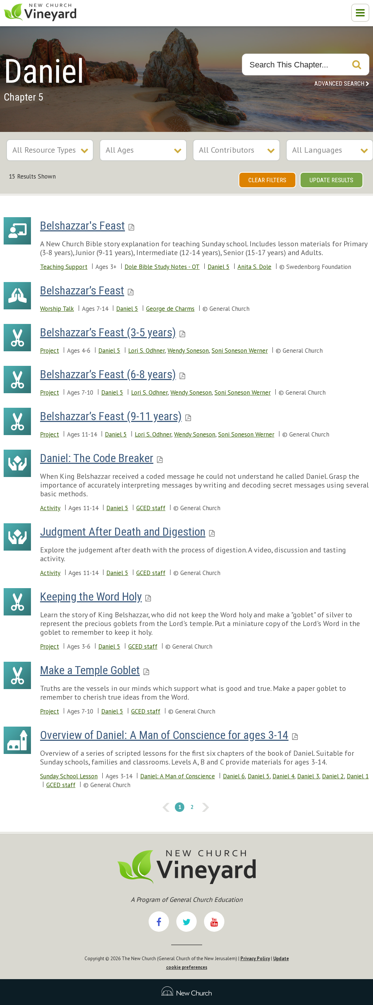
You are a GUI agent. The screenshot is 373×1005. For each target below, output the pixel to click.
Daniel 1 (358, 776)
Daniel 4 (283, 776)
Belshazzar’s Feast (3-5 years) (108, 332)
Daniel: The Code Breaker (96, 458)
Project (49, 351)
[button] (360, 13)
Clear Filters (267, 180)
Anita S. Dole (254, 267)
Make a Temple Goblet (90, 670)
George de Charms (170, 309)
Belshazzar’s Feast (82, 290)
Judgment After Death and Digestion (122, 532)
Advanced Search (339, 83)
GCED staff (150, 508)
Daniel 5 (218, 267)
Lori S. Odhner (146, 351)
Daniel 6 (234, 776)
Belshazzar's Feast (82, 225)
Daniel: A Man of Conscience (177, 776)
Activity (50, 508)
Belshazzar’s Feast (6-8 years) (108, 374)
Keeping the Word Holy (91, 596)
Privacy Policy (255, 958)
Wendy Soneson (188, 351)
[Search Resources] (356, 64)
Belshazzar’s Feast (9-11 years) (111, 416)
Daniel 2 (333, 776)
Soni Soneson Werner (240, 351)
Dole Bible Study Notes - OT (162, 267)
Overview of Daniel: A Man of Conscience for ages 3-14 (164, 735)
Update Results (331, 180)
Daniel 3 (308, 776)
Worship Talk (57, 309)
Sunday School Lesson (69, 776)
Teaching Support (63, 267)
